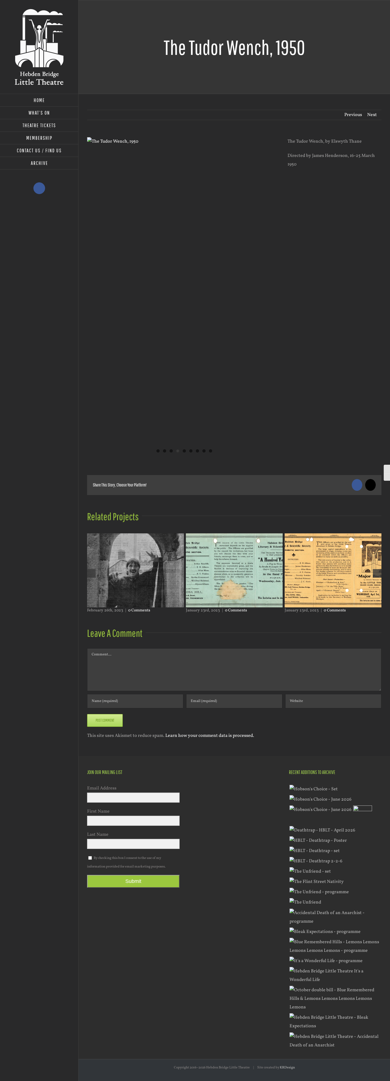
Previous (353, 115)
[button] (91, 573)
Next (372, 115)
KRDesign (287, 1067)
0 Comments (137, 610)
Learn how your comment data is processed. (209, 736)
